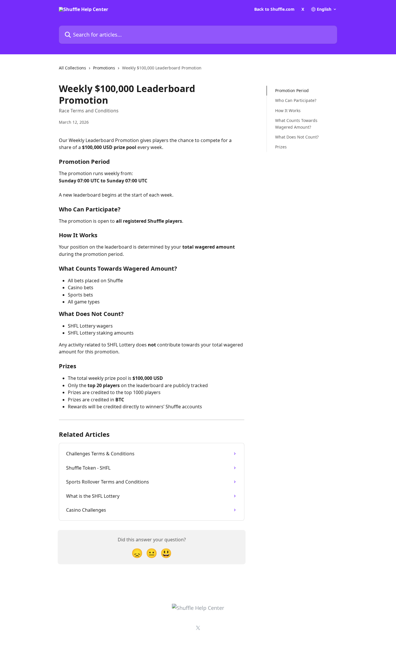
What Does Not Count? (297, 137)
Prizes (281, 147)
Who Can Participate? (295, 100)
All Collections (72, 68)
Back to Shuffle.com (274, 9)
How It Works (288, 110)
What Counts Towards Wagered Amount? (296, 124)
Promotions (104, 68)
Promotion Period (292, 90)
